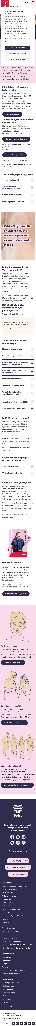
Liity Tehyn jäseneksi (20, 861)
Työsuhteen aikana (9, 938)
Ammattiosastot (8, 993)
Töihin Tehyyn (7, 1006)
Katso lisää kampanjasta (14, 594)
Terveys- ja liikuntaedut (11, 909)
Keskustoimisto (8, 986)
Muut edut (6, 912)
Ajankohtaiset (7, 957)
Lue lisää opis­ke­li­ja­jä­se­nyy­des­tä (16, 785)
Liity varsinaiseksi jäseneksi (16, 139)
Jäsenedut (7, 883)
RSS (4, 1021)
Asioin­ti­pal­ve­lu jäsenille (11, 983)
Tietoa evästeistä (8, 1013)
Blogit (4, 964)
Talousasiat (6, 999)
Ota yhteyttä (8, 979)
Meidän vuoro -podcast (11, 974)
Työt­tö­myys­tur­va (9, 896)
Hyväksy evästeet (18, 48)
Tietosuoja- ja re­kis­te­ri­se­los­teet (13, 1015)
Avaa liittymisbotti (12, 114)
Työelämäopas (8, 928)
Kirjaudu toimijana (20, 874)
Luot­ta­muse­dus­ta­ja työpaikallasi (15, 886)
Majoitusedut (7, 903)
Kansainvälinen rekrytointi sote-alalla (16, 948)
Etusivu (13, 7)
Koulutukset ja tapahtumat (12, 916)
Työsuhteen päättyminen (12, 941)
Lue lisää (8, 41)
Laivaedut (6, 906)
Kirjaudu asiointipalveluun (20, 867)
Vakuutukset (7, 899)
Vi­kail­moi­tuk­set (8, 1002)
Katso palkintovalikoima (13, 722)
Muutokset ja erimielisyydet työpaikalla (17, 945)
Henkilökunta (7, 989)
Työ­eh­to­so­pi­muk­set (10, 931)
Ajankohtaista (8, 954)
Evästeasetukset (18, 59)
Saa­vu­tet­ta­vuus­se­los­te (11, 1018)
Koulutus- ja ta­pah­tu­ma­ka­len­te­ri (14, 970)
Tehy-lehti (6, 919)
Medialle (5, 996)
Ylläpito (5, 1023)
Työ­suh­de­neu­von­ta (9, 889)
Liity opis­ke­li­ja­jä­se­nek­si (15, 155)
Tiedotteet (6, 960)
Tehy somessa (18, 851)
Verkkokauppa (8, 922)
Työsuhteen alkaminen (11, 935)
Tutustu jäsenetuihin (12, 662)
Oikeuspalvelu (7, 893)
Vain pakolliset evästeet (18, 53)
